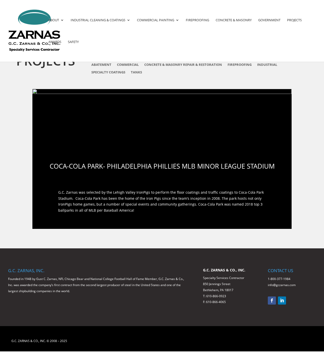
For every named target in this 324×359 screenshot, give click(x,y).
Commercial (128, 65)
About (53, 20)
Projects (294, 20)
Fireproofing (197, 20)
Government (269, 20)
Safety (73, 42)
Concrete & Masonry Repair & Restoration (183, 65)
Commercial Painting (155, 20)
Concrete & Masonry (234, 20)
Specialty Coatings (108, 72)
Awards (54, 42)
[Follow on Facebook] (272, 300)
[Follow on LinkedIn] (282, 300)
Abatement (101, 65)
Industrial (267, 65)
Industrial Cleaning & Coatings (98, 20)
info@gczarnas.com (282, 285)
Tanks (136, 72)
